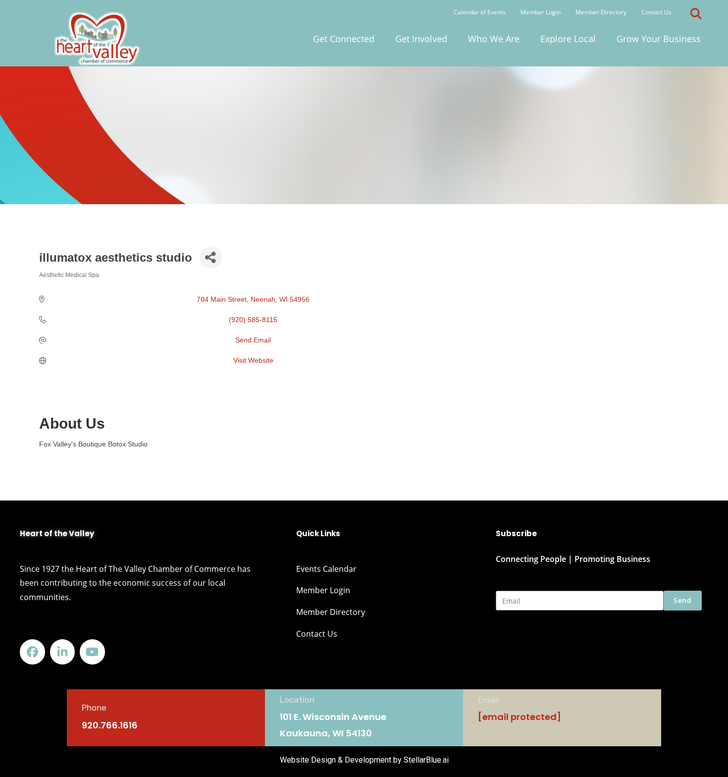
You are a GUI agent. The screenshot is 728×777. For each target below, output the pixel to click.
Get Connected (343, 39)
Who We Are (494, 39)
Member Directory (600, 12)
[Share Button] (211, 257)
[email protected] (519, 717)
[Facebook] (32, 652)
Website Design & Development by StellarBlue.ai (364, 760)
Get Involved (421, 39)
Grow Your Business (659, 39)
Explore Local (568, 39)
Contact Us (656, 12)
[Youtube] (92, 652)
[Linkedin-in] (62, 652)
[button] (696, 13)
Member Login (540, 12)
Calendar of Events (480, 12)
